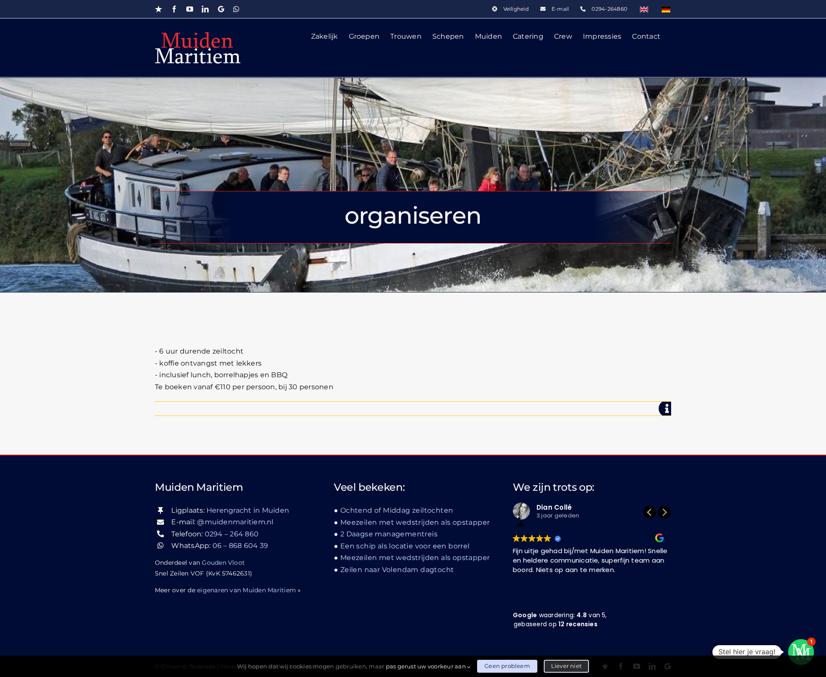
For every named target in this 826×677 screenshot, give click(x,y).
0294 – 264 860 (232, 534)
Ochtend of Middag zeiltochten (396, 510)
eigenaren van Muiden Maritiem (246, 590)
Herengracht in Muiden (247, 510)
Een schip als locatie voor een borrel (405, 546)
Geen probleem (507, 665)
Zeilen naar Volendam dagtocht (397, 570)
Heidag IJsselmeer (232, 324)
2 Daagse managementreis (389, 534)
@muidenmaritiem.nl (235, 522)
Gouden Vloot (223, 562)
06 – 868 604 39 (240, 546)
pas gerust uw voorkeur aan (426, 666)
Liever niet (566, 665)
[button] (664, 512)
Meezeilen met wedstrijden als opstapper (415, 522)
